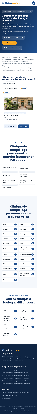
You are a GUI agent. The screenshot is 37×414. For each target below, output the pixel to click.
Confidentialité (18, 407)
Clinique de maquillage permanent (18, 31)
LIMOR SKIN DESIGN (11, 116)
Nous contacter (7, 398)
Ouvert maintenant (11, 88)
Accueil (4, 31)
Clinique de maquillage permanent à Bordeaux (16, 381)
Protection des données (29, 407)
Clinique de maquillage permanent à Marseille (16, 378)
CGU (12, 407)
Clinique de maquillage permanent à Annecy (16, 383)
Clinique (12, 3)
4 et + (24, 88)
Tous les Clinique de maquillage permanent (15, 392)
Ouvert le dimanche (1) (13, 48)
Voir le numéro (11, 126)
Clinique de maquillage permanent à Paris (15, 370)
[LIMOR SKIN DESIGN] (18, 103)
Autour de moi (10, 43)
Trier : (4, 83)
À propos (15, 408)
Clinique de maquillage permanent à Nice (15, 372)
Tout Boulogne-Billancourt (14, 38)
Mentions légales (5, 407)
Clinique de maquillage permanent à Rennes (15, 375)
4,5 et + (7, 92)
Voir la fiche (23, 126)
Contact (21, 408)
